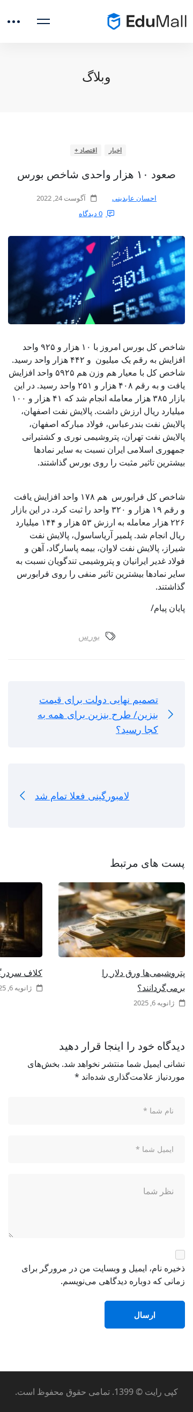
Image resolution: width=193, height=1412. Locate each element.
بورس (89, 636)
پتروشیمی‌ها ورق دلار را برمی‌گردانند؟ (143, 980)
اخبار (115, 150)
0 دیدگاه (90, 213)
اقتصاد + (86, 150)
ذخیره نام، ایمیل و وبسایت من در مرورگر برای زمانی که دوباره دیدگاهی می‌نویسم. (103, 1274)
